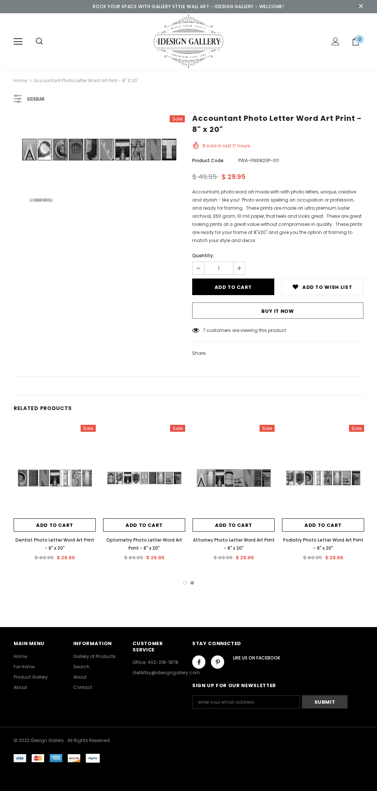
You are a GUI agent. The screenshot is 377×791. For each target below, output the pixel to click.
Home (20, 80)
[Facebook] (198, 662)
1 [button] (185, 583)
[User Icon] (335, 41)
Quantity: (203, 255)
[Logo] (188, 41)
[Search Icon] (39, 41)
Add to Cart (54, 525)
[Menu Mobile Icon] (18, 41)
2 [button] (192, 583)
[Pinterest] (217, 662)
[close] (360, 6)
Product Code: (208, 160)
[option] (99, 149)
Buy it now (277, 311)
